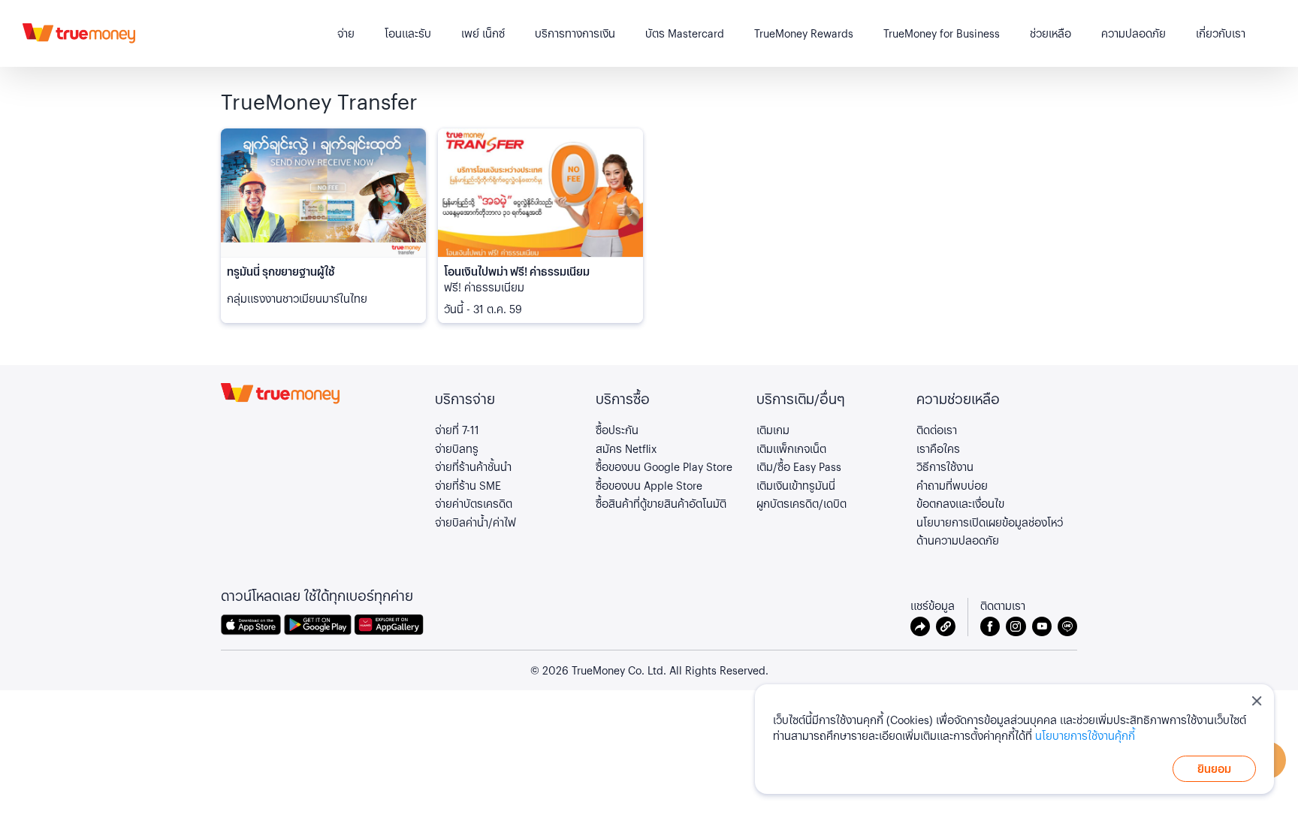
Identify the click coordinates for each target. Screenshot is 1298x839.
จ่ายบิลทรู (456, 448)
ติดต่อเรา (936, 429)
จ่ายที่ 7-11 (457, 429)
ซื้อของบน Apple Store (649, 485)
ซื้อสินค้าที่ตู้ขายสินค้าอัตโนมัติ (661, 503)
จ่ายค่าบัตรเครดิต (473, 503)
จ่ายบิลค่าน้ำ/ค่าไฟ (475, 522)
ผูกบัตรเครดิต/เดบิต (801, 503)
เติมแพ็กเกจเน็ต (791, 448)
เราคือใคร (938, 448)
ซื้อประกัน (617, 429)
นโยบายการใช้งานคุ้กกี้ (1085, 735)
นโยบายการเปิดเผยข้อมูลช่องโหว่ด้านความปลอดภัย (989, 531)
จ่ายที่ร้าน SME (468, 485)
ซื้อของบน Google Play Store (664, 466)
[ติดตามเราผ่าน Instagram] (1018, 626)
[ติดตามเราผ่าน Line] (1067, 626)
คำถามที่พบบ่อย (952, 485)
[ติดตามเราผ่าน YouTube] (1045, 626)
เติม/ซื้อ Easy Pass (798, 466)
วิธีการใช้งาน (945, 466)
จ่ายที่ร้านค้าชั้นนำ (473, 466)
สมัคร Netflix (626, 448)
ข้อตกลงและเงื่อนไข (960, 503)
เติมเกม (772, 429)
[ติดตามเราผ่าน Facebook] (993, 626)
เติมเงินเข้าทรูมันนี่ (795, 485)
